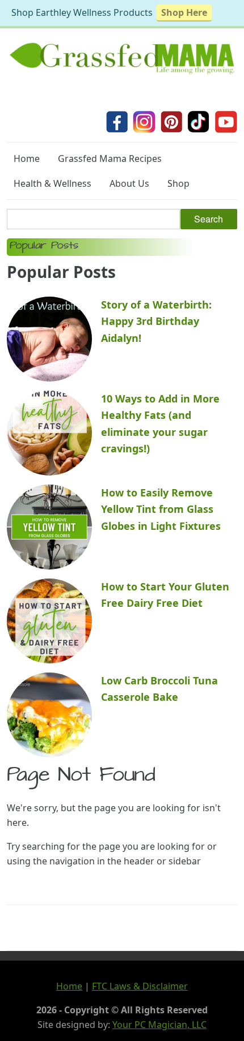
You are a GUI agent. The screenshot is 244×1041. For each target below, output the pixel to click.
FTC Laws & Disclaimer (140, 986)
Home (27, 158)
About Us (129, 183)
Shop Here (184, 12)
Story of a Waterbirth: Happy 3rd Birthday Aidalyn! (156, 321)
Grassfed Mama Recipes (110, 158)
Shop (178, 183)
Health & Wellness (52, 183)
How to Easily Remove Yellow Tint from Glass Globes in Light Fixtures (161, 509)
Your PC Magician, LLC (159, 1024)
